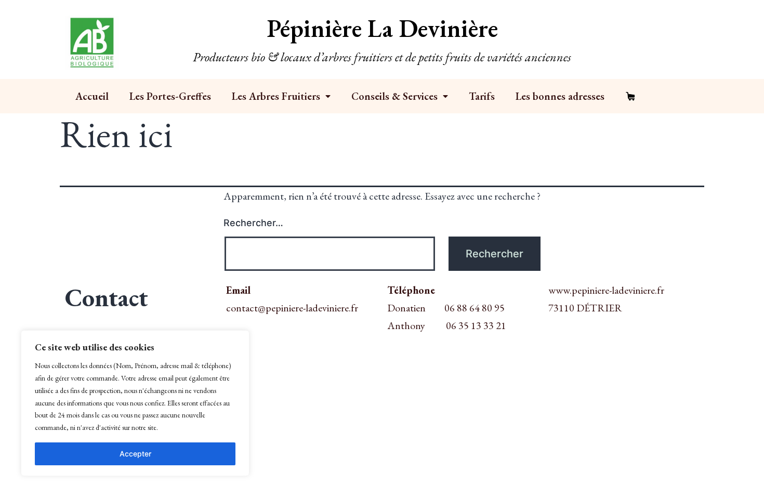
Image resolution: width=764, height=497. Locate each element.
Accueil (92, 96)
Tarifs (482, 96)
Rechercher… (253, 222)
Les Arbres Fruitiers (276, 96)
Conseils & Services (394, 96)
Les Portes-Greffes (170, 96)
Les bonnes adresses (560, 96)
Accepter (135, 453)
